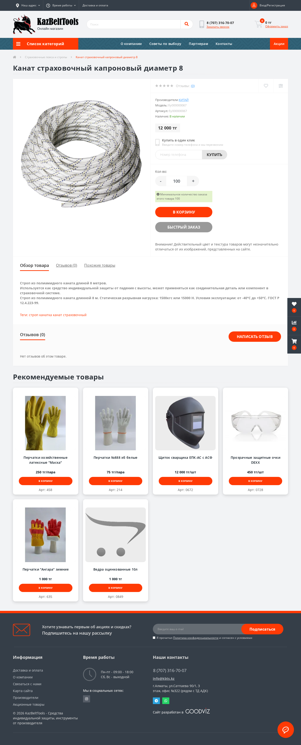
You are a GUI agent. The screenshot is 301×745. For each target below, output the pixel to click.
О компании (131, 43)
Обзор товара (34, 265)
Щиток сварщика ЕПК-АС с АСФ (185, 457)
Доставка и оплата (95, 5)
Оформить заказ (276, 26)
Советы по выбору (165, 43)
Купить (214, 154)
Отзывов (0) (66, 265)
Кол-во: (161, 171)
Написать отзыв (255, 336)
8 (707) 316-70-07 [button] (169, 670)
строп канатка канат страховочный (58, 315)
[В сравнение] (50, 393)
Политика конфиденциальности (195, 638)
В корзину (184, 212)
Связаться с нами (27, 684)
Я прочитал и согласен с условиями (204, 638)
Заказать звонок (217, 27)
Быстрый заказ (183, 227)
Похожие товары (99, 265)
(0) (193, 86)
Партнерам (198, 43)
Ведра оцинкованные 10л (115, 569)
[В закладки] (41, 393)
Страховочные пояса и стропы (46, 57)
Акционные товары (28, 704)
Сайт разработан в (168, 712)
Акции (279, 43)
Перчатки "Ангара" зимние (46, 569)
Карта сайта (23, 691)
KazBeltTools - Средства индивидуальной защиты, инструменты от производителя (45, 718)
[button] (28, 5)
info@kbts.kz (164, 678)
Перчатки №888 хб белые (116, 457)
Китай (184, 100)
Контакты (224, 43)
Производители (25, 697)
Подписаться (262, 629)
